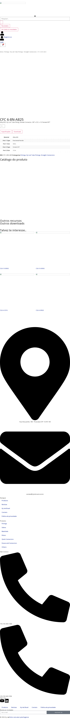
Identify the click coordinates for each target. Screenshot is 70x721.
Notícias (4, 504)
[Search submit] (1, 22)
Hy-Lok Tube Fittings (16, 52)
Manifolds (5, 531)
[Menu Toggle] (35, 16)
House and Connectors (9, 543)
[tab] (6, 131)
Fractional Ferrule (18, 140)
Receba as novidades (6, 710)
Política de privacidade (9, 516)
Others (4, 547)
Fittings (6, 52)
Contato (4, 512)
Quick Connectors (8, 539)
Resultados (5, 26)
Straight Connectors (30, 52)
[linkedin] (7, 701)
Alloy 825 (15, 137)
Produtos (5, 501)
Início (1, 52)
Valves (4, 527)
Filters (4, 535)
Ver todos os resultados (9, 29)
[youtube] (2, 701)
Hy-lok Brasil (6, 508)
